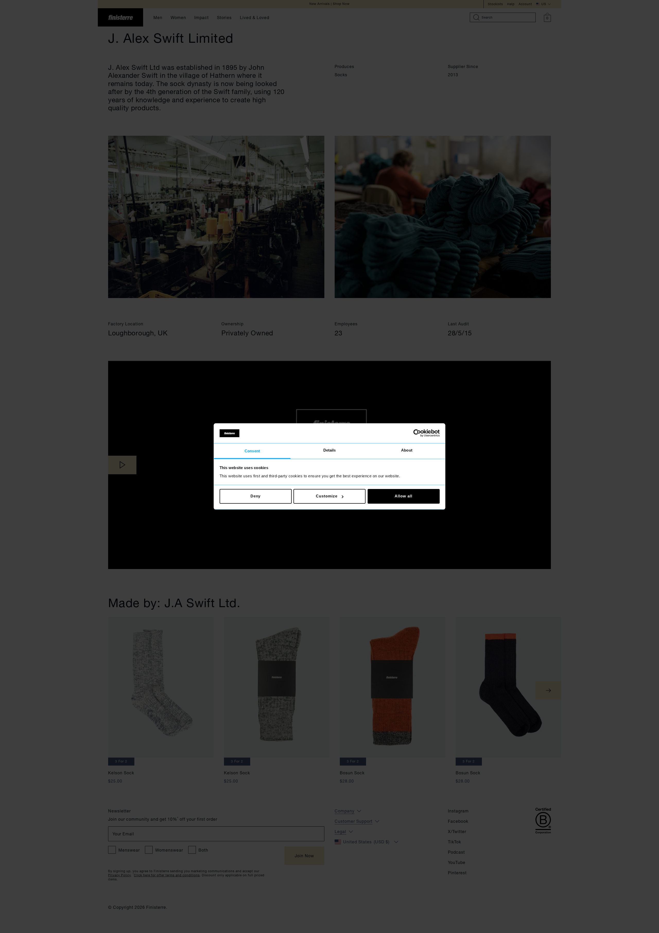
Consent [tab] (252, 451)
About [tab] (406, 450)
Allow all (403, 496)
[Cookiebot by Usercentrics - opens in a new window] (417, 433)
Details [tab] (329, 450)
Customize (326, 496)
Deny (255, 496)
